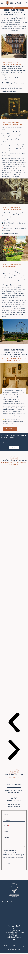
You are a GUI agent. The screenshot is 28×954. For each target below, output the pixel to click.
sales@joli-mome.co (14, 792)
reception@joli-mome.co (14, 800)
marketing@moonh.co (14, 787)
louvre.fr (13, 91)
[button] (14, 722)
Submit (9, 863)
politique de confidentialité (15, 857)
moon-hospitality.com (14, 949)
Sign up (14, 447)
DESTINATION (8, 901)
